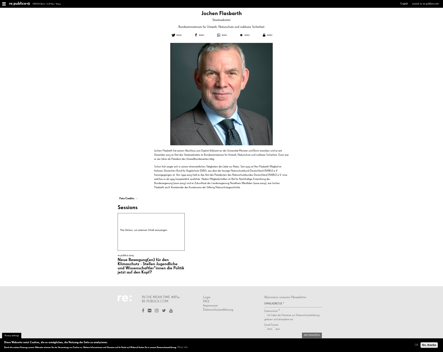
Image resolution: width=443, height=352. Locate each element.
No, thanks (429, 345)
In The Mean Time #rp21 (161, 297)
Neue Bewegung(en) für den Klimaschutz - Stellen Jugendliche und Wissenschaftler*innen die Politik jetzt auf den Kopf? (151, 266)
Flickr (149, 310)
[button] (176, 35)
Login (206, 297)
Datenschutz (175, 230)
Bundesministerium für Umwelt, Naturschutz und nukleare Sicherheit (221, 27)
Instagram (156, 310)
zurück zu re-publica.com (425, 3)
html (269, 329)
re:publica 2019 (126, 255)
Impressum (210, 305)
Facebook (143, 310)
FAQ (206, 301)
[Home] (21, 4)
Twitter (164, 310)
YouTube (171, 310)
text (277, 329)
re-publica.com (155, 301)
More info (182, 347)
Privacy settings (11, 335)
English (404, 3)
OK (416, 345)
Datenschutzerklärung (218, 309)
